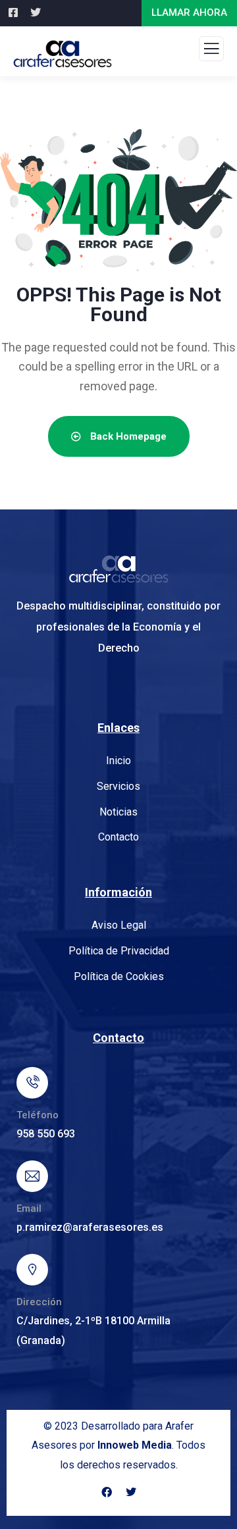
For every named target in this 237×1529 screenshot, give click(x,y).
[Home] (118, 569)
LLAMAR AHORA (189, 12)
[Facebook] (106, 1492)
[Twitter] (131, 1492)
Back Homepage (127, 436)
